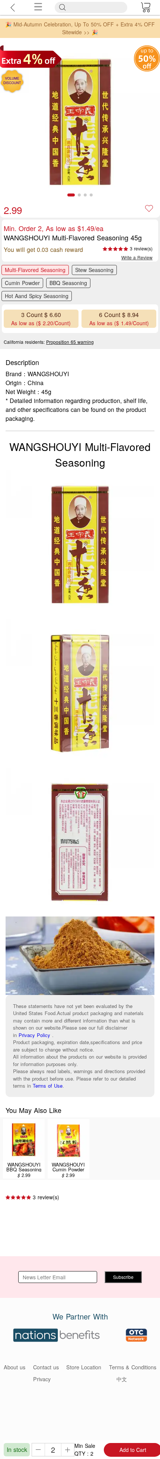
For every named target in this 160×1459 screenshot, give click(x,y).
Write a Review (137, 257)
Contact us (46, 1367)
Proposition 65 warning (70, 342)
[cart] (145, 7)
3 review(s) (141, 248)
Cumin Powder (22, 283)
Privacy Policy (34, 1035)
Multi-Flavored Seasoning (35, 269)
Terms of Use (48, 1085)
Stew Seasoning (94, 269)
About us (14, 1367)
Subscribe (123, 1277)
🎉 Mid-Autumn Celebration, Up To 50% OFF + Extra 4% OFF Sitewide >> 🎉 (80, 28)
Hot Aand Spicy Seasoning (36, 296)
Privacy (42, 1379)
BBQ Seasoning (68, 283)
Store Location (83, 1367)
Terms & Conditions (132, 1367)
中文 (121, 1379)
